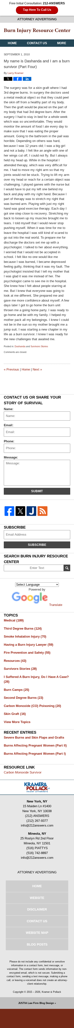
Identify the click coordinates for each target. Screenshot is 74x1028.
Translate (55, 605)
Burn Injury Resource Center (37, 31)
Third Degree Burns (23, 628)
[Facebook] (9, 511)
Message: (11, 457)
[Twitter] (20, 511)
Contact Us (37, 43)
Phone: (9, 441)
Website (37, 898)
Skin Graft (15, 714)
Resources (15, 661)
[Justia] (31, 511)
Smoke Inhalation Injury (25, 636)
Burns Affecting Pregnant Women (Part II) (35, 745)
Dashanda (20, 346)
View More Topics (17, 722)
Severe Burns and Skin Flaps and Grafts (34, 737)
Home (12, 43)
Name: (8, 409)
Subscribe (37, 544)
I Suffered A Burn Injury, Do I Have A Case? (36, 679)
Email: (8, 425)
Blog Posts (37, 944)
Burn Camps (16, 690)
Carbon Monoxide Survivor (23, 772)
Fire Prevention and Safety (27, 652)
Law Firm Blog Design (36, 1003)
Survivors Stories (39, 346)
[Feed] (42, 511)
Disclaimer (37, 909)
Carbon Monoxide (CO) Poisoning (32, 706)
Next (37, 369)
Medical (14, 620)
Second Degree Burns (23, 698)
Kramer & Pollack (51, 991)
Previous (11, 369)
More (61, 43)
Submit (37, 491)
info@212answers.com (37, 825)
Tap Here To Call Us (37, 9)
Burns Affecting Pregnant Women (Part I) (35, 753)
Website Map (37, 933)
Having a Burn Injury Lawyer (28, 644)
